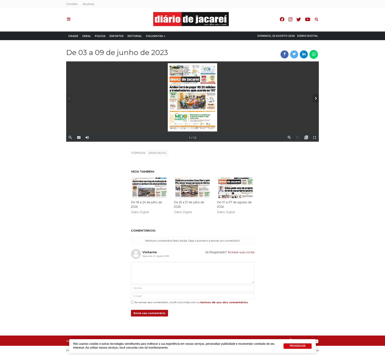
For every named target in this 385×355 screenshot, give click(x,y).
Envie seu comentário (149, 313)
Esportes (116, 36)
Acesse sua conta (241, 252)
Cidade (73, 36)
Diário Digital (307, 35)
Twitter (298, 19)
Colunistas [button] (154, 36)
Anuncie (88, 4)
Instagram (290, 19)
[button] (68, 19)
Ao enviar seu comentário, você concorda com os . (191, 302)
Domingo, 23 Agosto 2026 (276, 35)
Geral (86, 36)
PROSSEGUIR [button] (297, 346)
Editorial (135, 36)
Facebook (282, 19)
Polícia (100, 36)
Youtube (307, 19)
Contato (72, 4)
